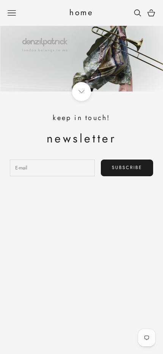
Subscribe (127, 167)
